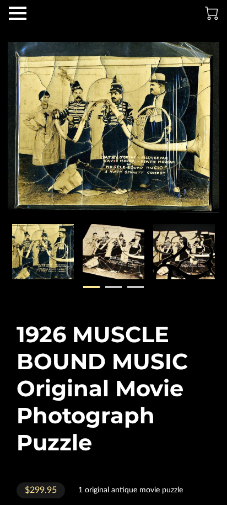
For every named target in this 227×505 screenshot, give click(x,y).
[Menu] (17, 13)
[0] (211, 13)
